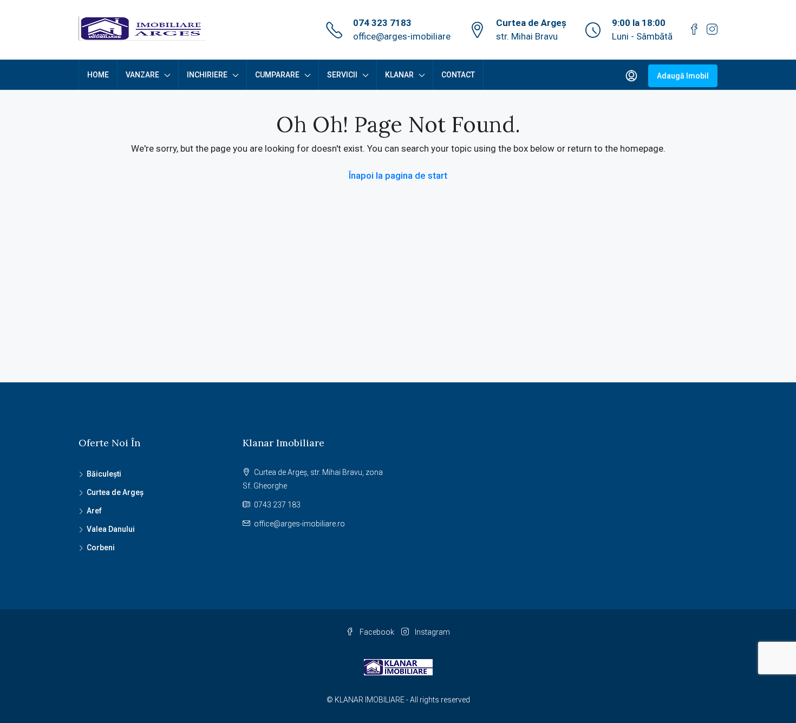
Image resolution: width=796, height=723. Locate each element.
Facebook (377, 632)
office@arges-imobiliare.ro (299, 523)
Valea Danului (111, 529)
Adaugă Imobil (683, 75)
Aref (94, 510)
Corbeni (101, 547)
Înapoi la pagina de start (398, 175)
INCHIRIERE (207, 74)
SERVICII (342, 74)
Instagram (431, 632)
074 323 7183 (382, 22)
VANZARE (142, 74)
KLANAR (399, 74)
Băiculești (104, 474)
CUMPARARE (277, 74)
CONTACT (458, 74)
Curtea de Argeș (115, 492)
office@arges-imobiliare (402, 36)
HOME (98, 74)
